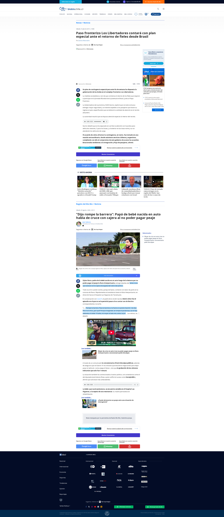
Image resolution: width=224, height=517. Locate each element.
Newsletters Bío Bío (115, 2)
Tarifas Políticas (64, 506)
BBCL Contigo (128, 14)
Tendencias (102, 14)
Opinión (110, 14)
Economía (87, 14)
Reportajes (63, 494)
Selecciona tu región (68, 2)
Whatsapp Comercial (125, 506)
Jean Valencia (86, 222)
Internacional (78, 14)
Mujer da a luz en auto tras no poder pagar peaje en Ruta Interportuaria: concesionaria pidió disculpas (118, 352)
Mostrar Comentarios (108, 154)
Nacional (69, 14)
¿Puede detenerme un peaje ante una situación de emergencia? (116, 401)
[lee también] (89, 354)
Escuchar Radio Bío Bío (154, 2)
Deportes (94, 14)
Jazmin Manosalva (84, 41)
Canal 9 (99, 299)
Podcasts (62, 14)
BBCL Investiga (118, 14)
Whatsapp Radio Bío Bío (156, 507)
